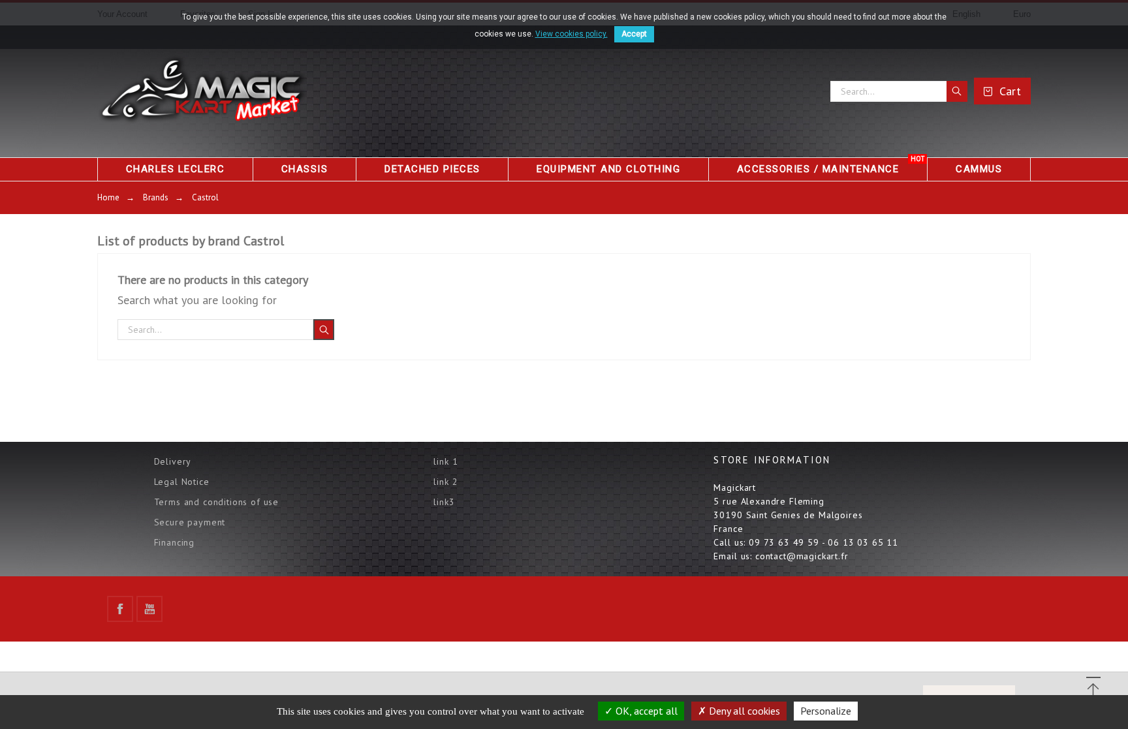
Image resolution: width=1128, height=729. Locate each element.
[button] (1093, 690)
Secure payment (190, 522)
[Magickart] (201, 91)
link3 (443, 502)
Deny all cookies (743, 710)
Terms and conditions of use (216, 502)
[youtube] (149, 609)
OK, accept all (645, 710)
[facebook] (120, 609)
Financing (174, 542)
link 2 (445, 482)
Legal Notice (182, 482)
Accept (634, 34)
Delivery (173, 461)
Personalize (825, 710)
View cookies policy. (571, 34)
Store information (771, 460)
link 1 (445, 461)
